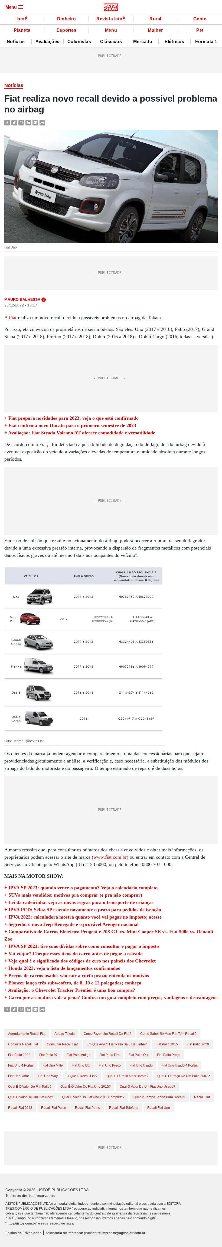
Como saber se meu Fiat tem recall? (168, 1034)
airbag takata (64, 1034)
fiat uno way (48, 1076)
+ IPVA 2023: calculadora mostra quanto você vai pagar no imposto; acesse (83, 917)
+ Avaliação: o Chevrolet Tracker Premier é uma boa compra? (69, 990)
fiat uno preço (110, 1065)
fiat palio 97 (48, 1055)
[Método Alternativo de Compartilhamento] (42, 122)
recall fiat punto (87, 1108)
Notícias (16, 41)
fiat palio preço (168, 1055)
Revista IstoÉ (111, 19)
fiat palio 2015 (167, 1044)
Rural (155, 19)
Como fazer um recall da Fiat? (107, 1034)
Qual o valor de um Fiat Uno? (30, 1097)
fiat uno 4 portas (21, 1065)
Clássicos (111, 41)
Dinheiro (66, 19)
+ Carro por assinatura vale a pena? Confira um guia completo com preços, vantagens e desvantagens (110, 997)
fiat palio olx (138, 1055)
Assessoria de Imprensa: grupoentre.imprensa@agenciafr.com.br (95, 1233)
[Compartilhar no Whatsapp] (21, 122)
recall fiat (202, 1097)
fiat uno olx (81, 1065)
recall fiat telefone (123, 1108)
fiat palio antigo (78, 1055)
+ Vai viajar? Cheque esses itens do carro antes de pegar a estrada (73, 953)
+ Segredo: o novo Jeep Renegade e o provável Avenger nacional (71, 924)
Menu (111, 30)
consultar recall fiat (62, 1044)
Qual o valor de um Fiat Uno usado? (147, 1086)
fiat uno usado (141, 1065)
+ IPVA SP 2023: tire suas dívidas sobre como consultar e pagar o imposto (81, 946)
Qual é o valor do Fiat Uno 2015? (85, 1086)
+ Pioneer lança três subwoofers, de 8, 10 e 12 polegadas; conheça (72, 983)
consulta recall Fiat (23, 1044)
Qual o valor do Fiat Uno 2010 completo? (93, 1097)
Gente (199, 19)
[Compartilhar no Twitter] (14, 122)
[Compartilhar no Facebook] (7, 122)
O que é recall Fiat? (82, 1076)
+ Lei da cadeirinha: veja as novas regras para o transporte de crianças (79, 902)
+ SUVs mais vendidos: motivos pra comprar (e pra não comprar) (73, 895)
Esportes (67, 30)
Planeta (22, 30)
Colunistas (79, 41)
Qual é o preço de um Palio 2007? (183, 1076)
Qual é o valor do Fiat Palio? (29, 1086)
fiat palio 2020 (198, 1044)
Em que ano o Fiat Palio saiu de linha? (117, 1044)
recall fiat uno (158, 1108)
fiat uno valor (18, 1076)
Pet (200, 30)
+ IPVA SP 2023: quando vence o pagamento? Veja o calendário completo (81, 887)
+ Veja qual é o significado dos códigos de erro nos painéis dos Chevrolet (80, 961)
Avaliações (47, 41)
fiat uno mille (53, 1065)
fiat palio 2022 (19, 1055)
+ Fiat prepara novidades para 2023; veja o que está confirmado (71, 418)
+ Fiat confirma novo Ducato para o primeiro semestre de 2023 (70, 425)
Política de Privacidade (23, 1233)
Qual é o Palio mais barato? (127, 1076)
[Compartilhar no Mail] (35, 122)
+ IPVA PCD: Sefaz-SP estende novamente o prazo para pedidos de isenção (82, 909)
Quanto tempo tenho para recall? (159, 1097)
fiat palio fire (109, 1055)
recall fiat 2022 (20, 1108)
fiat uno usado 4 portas (180, 1065)
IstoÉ (22, 19)
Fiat (13, 317)
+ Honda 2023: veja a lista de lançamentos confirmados (62, 968)
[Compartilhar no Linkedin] (28, 122)
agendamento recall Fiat (26, 1034)
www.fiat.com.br (110, 857)
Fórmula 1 (206, 41)
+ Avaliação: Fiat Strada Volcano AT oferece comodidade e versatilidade (79, 432)
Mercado (142, 41)
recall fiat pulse (53, 1108)
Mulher (155, 30)
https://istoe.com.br (21, 1223)
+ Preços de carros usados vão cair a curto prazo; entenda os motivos (76, 975)
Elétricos (174, 41)
